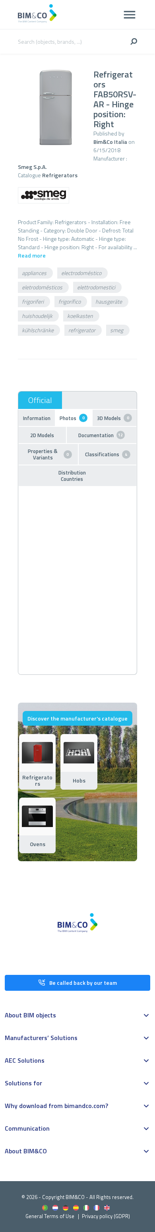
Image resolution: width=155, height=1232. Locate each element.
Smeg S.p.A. (32, 167)
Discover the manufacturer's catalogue (77, 718)
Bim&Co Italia (110, 142)
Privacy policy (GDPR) (106, 1216)
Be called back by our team (83, 982)
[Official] (40, 400)
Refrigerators (60, 175)
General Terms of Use (49, 1216)
